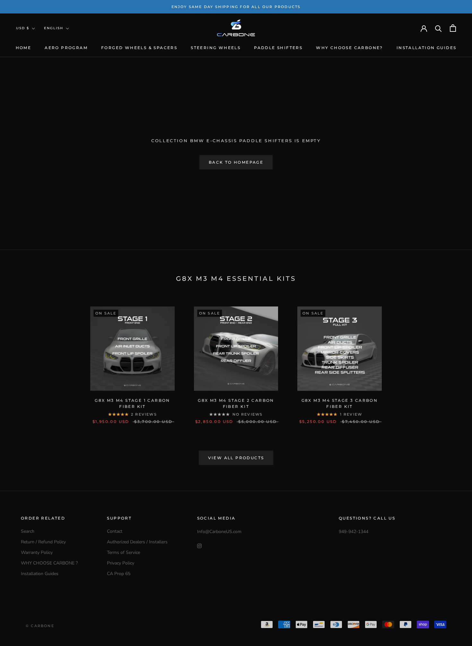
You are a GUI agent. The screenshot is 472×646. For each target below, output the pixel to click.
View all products (236, 457)
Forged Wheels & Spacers (139, 47)
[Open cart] (453, 28)
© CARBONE (40, 626)
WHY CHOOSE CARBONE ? (49, 563)
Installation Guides (427, 47)
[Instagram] (199, 545)
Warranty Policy (37, 552)
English (53, 28)
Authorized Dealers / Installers (137, 542)
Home (23, 47)
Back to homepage (236, 162)
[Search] (438, 28)
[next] (452, 358)
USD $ (22, 28)
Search (27, 531)
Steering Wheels (215, 47)
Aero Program (66, 47)
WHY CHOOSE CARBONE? (349, 47)
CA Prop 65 (118, 574)
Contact (114, 531)
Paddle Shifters (278, 47)
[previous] (20, 358)
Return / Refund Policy (43, 542)
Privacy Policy (120, 563)
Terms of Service (123, 552)
